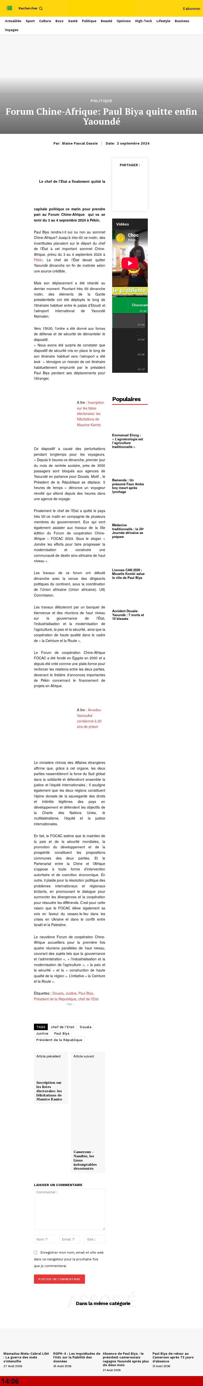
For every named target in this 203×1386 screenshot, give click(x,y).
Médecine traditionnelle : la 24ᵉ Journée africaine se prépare (128, 531)
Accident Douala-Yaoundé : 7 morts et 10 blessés (128, 614)
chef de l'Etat (88, 998)
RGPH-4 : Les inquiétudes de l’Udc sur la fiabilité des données (76, 1357)
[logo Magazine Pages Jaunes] (102, 7)
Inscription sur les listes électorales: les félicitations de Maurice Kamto (90, 413)
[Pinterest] (124, 188)
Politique (101, 101)
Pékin (38, 259)
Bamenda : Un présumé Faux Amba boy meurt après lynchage (128, 486)
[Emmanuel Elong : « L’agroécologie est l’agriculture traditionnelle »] (130, 419)
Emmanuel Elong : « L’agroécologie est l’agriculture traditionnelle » (127, 441)
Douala (58, 993)
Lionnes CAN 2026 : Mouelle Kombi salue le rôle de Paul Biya (128, 573)
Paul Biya (85, 993)
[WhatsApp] (136, 188)
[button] (31, 8)
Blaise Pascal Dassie (80, 143)
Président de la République (55, 998)
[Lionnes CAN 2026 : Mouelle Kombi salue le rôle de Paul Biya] (130, 554)
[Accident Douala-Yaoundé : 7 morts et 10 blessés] (130, 595)
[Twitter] (136, 176)
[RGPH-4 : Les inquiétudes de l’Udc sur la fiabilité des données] (77, 1332)
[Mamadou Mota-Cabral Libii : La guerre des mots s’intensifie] (27, 1332)
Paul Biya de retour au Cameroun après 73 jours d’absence (173, 1357)
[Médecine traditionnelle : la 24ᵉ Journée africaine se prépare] (130, 509)
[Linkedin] (130, 199)
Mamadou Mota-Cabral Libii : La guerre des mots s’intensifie (26, 1357)
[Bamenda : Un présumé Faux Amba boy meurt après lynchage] (130, 464)
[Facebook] (124, 176)
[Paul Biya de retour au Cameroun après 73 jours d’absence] (176, 1332)
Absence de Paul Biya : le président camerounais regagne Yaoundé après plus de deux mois (126, 1359)
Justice (71, 993)
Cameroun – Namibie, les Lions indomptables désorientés (85, 1160)
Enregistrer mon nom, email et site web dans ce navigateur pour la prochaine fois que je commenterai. (69, 1259)
